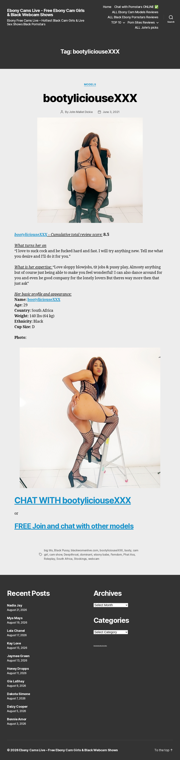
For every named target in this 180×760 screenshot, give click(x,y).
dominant (86, 554)
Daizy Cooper (17, 706)
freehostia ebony (97, 645)
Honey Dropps (18, 668)
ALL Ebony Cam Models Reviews (135, 12)
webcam (93, 558)
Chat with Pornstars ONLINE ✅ (136, 7)
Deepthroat (71, 554)
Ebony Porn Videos (103, 645)
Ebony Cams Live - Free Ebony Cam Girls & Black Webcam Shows (46, 12)
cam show (55, 554)
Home (107, 7)
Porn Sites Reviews (141, 22)
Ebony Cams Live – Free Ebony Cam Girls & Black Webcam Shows (68, 750)
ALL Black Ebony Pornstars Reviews (133, 17)
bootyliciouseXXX (90, 98)
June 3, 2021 (111, 112)
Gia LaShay (15, 681)
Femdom (116, 554)
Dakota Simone (18, 694)
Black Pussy (61, 550)
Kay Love (14, 643)
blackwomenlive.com (84, 550)
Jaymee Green (18, 656)
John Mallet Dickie (81, 112)
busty (127, 550)
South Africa (64, 558)
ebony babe (101, 554)
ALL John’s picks (146, 27)
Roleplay (49, 558)
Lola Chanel (16, 630)
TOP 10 (116, 22)
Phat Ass (129, 554)
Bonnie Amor (17, 719)
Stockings (80, 558)
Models (90, 84)
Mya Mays (14, 618)
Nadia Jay (14, 605)
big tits (48, 550)
